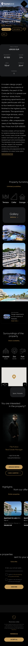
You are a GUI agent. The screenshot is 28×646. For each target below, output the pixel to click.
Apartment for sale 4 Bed (12, 502)
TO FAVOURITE (24, 29)
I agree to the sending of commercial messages (15, 580)
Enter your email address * (14, 568)
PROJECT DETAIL (5, 311)
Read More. (14, 629)
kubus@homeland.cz (14, 458)
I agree (15, 575)
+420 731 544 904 (14, 455)
